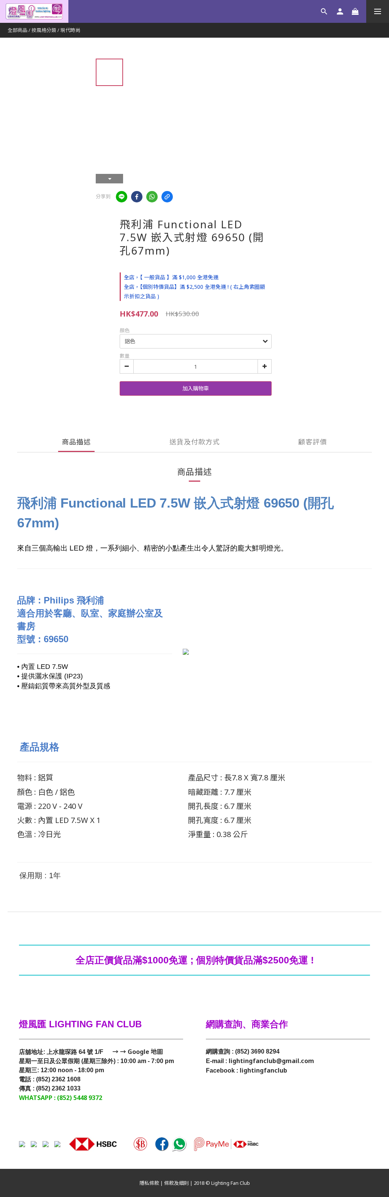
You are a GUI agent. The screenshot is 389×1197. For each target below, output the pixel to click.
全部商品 (17, 30)
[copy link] (167, 196)
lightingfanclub (263, 1070)
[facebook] (136, 196)
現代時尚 (70, 30)
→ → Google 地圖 (137, 1051)
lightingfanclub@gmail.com (271, 1061)
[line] (121, 196)
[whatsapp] (152, 196)
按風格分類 (44, 30)
